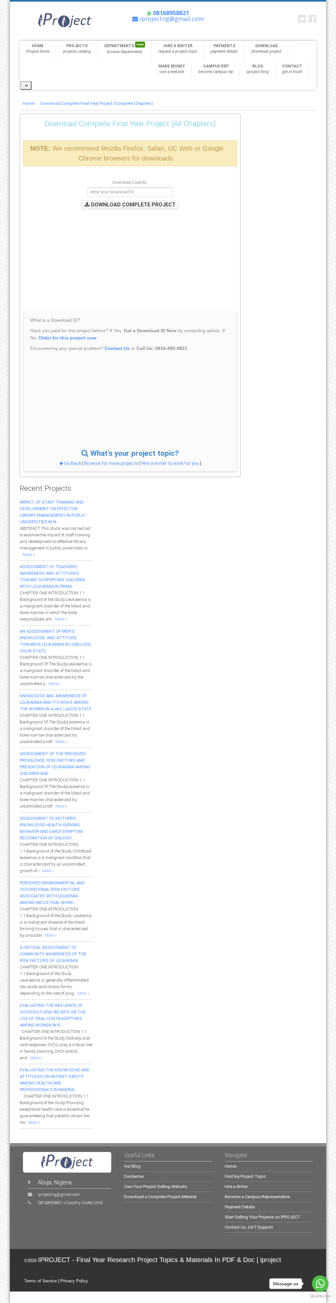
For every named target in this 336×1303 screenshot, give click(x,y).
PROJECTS (77, 49)
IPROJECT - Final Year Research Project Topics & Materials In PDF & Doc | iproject (159, 1259)
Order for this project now (67, 337)
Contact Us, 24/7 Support (249, 1227)
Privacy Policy (74, 1280)
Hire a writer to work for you (170, 463)
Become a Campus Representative (257, 1196)
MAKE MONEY (171, 69)
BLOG (258, 69)
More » (29, 554)
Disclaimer (134, 1176)
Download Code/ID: (130, 182)
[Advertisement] (136, 255)
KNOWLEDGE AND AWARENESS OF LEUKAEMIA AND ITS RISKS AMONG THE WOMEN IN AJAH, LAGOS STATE (55, 702)
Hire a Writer (236, 1186)
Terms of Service (40, 1280)
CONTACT (292, 69)
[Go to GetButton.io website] (320, 1296)
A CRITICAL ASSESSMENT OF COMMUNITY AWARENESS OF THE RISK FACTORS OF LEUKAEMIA (53, 954)
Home (28, 103)
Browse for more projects (111, 463)
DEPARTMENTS (124, 48)
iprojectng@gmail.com (59, 1194)
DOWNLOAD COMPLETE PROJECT (133, 204)
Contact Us (117, 348)
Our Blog (132, 1166)
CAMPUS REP (216, 69)
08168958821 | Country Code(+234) (70, 1202)
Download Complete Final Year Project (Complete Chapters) (96, 103)
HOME (38, 49)
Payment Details (240, 1206)
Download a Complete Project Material (160, 1196)
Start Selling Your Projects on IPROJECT (262, 1217)
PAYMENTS (224, 49)
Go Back (72, 463)
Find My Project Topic (245, 1176)
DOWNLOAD (266, 49)
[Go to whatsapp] (320, 1283)
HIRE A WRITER (177, 49)
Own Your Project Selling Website (155, 1186)
